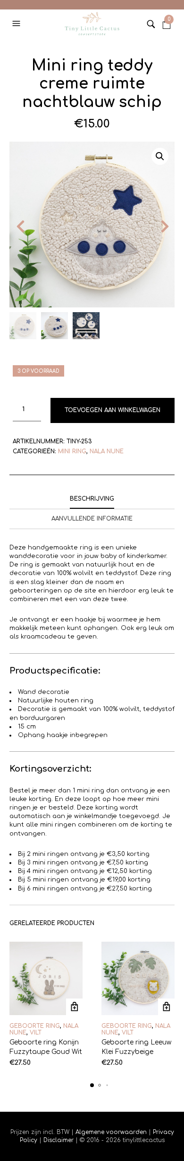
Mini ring (72, 451)
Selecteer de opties (74, 1007)
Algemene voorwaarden (111, 1132)
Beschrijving (92, 498)
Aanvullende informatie (92, 518)
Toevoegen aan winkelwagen (112, 410)
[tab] (92, 499)
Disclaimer (59, 1140)
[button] (17, 23)
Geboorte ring (34, 1026)
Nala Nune (107, 451)
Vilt (36, 1032)
